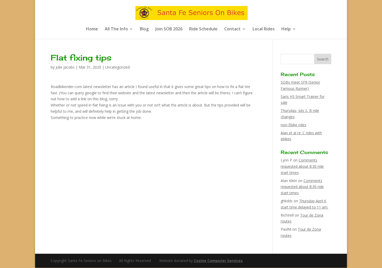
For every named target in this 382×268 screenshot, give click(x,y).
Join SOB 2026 (168, 29)
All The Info (116, 29)
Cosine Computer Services (218, 260)
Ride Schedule (203, 29)
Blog (144, 29)
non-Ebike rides (293, 124)
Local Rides (264, 29)
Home (92, 29)
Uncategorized (117, 67)
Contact (232, 29)
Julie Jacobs (65, 67)
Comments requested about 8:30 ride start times (302, 166)
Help (286, 29)
